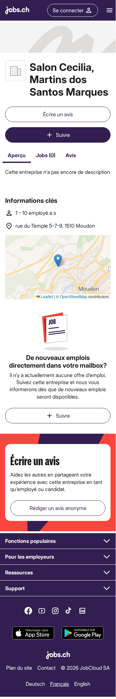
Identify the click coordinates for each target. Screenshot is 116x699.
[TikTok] (69, 611)
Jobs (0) (45, 155)
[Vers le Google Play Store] (82, 633)
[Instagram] (55, 611)
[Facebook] (28, 611)
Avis (71, 155)
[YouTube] (42, 611)
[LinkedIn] (82, 611)
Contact (46, 668)
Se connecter (68, 10)
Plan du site (19, 668)
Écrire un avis (58, 114)
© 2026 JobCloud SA (85, 668)
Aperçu (17, 155)
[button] (58, 541)
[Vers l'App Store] (33, 633)
